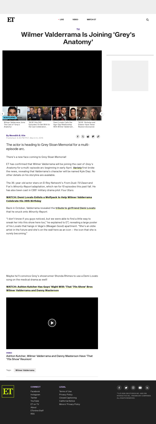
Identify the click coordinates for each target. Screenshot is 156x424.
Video (75, 19)
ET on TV (35, 404)
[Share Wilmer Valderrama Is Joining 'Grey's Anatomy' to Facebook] (78, 137)
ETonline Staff (37, 410)
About (33, 407)
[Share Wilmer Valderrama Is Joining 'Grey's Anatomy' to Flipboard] (93, 137)
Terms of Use (65, 391)
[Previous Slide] (2, 114)
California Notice (67, 401)
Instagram (35, 394)
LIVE (62, 19)
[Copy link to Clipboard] (98, 137)
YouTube (35, 401)
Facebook (35, 391)
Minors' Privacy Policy (69, 404)
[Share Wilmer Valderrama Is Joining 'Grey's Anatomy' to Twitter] (83, 137)
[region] (52, 78)
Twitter (34, 397)
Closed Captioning (68, 397)
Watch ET (91, 19)
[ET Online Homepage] (11, 20)
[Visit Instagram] (133, 388)
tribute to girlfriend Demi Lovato (76, 208)
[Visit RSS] (147, 388)
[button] (52, 323)
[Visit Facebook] (119, 388)
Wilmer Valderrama (24, 370)
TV (78, 29)
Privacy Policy (66, 394)
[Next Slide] (102, 114)
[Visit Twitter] (126, 388)
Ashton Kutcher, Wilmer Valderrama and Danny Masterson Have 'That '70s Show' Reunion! (49, 357)
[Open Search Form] (147, 19)
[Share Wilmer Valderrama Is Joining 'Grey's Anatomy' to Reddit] (88, 137)
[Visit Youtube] (140, 387)
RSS (33, 413)
